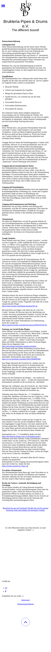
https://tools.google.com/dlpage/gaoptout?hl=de (19, 306)
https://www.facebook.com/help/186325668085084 (21, 359)
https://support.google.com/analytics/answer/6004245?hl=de (24, 325)
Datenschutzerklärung (25, 604)
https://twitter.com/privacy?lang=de (15, 466)
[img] (25, 9)
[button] (25, 622)
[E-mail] (6, 588)
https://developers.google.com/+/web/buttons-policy (21, 436)
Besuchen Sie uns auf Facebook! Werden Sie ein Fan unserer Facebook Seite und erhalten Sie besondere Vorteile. (25, 509)
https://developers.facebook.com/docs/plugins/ (19, 346)
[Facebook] (5, 591)
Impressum (25, 600)
